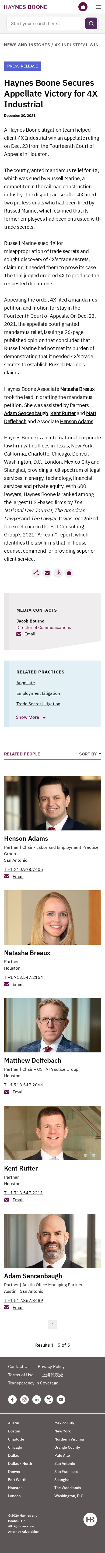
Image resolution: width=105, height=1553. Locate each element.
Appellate (25, 682)
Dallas (13, 1455)
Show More (28, 717)
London (14, 1495)
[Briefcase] (83, 6)
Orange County (67, 1447)
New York (62, 1431)
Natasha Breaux (27, 953)
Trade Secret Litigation (38, 703)
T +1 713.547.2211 (23, 1192)
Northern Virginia (69, 1439)
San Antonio (15, 860)
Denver (14, 1471)
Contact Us (19, 1366)
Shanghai (62, 1479)
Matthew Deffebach (32, 1060)
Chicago (15, 1447)
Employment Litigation (38, 693)
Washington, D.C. (69, 1495)
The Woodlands (67, 1487)
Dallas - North (20, 1463)
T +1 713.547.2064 (23, 1084)
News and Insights (27, 44)
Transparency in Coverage (33, 1383)
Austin (10, 1291)
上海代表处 (52, 1374)
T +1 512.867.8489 (23, 1300)
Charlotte (16, 1439)
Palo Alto (62, 1455)
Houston (12, 968)
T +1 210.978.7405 (23, 869)
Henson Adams (26, 838)
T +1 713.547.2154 (23, 977)
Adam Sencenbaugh (33, 1276)
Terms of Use (21, 1374)
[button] (69, 573)
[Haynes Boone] (25, 6)
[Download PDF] (58, 573)
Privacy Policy (51, 1366)
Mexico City (64, 1423)
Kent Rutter (21, 1168)
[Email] (47, 573)
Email (29, 634)
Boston (14, 1431)
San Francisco (66, 1471)
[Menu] (98, 6)
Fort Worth (17, 1479)
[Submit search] (91, 23)
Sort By (88, 754)
